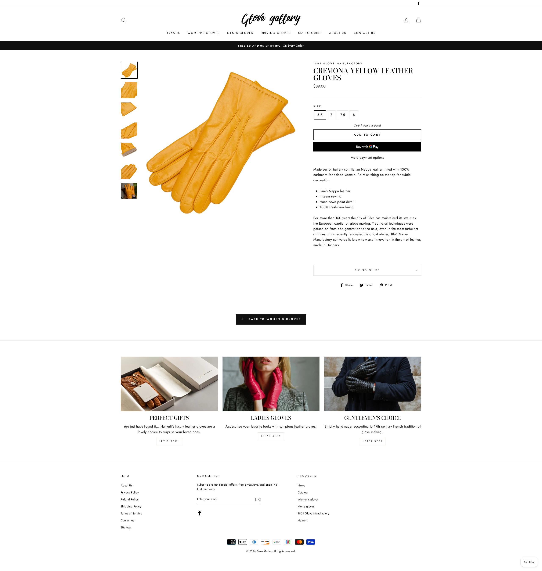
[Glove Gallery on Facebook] (199, 512)
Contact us (365, 33)
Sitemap (126, 527)
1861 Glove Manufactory (313, 513)
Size (317, 106)
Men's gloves (240, 33)
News (301, 485)
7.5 (342, 114)
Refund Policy (129, 499)
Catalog (303, 492)
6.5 (319, 114)
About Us (126, 485)
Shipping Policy (131, 506)
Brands (173, 33)
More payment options (367, 157)
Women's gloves (204, 33)
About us (337, 33)
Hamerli (303, 520)
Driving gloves (275, 33)
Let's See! (271, 436)
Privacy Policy (130, 492)
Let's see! (169, 441)
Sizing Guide (310, 33)
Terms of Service (131, 513)
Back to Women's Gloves (274, 319)
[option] (271, 45)
